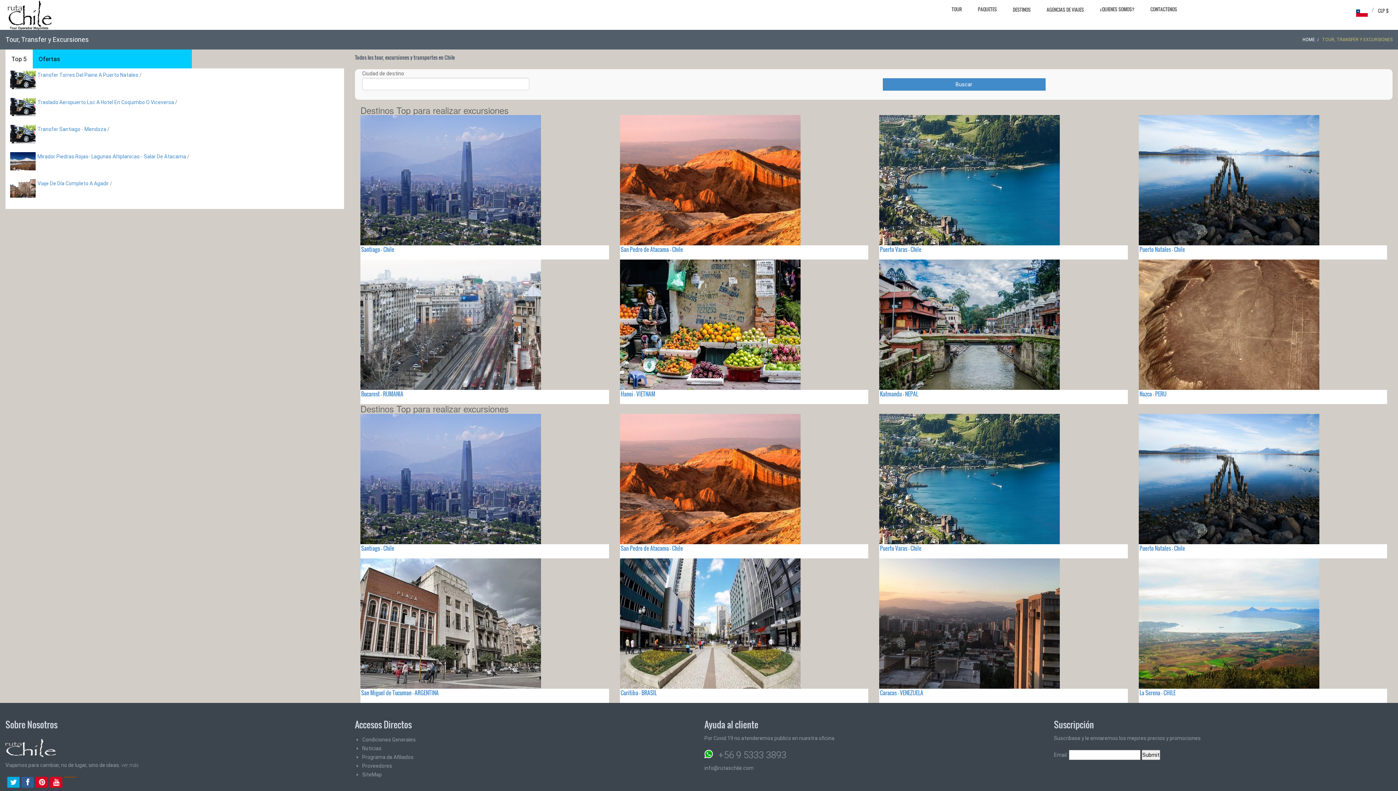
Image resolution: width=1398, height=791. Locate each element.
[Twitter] (13, 783)
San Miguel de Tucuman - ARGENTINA (400, 693)
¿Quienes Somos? (1117, 9)
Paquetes (987, 9)
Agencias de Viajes (1065, 9)
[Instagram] (70, 783)
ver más (130, 765)
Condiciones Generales (389, 740)
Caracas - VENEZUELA (901, 693)
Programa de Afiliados (388, 757)
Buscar (964, 84)
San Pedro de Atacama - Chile (652, 249)
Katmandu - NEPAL (899, 394)
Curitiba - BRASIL (639, 693)
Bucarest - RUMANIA (382, 394)
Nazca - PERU (1153, 394)
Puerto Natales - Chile (1162, 249)
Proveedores (377, 766)
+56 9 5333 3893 (752, 755)
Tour (957, 9)
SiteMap (372, 775)
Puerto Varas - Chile (900, 249)
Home (1309, 39)
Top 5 (19, 59)
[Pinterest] (42, 783)
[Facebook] (27, 783)
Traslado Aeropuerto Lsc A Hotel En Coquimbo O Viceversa (105, 102)
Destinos (1022, 9)
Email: (1061, 755)
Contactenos (1163, 9)
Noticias (372, 748)
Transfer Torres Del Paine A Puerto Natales (87, 75)
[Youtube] (56, 783)
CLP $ (1383, 10)
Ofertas (49, 59)
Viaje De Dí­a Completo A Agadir (73, 183)
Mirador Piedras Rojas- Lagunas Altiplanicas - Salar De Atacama (112, 156)
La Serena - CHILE (1158, 693)
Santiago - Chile (377, 249)
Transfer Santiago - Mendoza (71, 129)
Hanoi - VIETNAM (638, 394)
